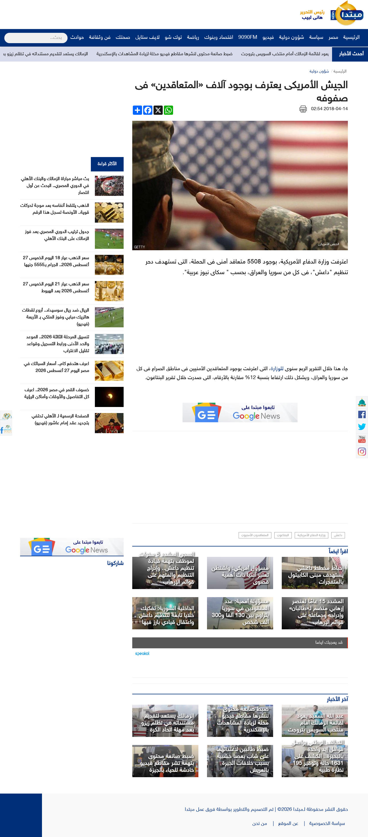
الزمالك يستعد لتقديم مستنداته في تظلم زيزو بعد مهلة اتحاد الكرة (64, 54)
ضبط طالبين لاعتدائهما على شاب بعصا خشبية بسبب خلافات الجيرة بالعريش (242, 760)
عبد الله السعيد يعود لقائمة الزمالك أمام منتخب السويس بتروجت (316, 723)
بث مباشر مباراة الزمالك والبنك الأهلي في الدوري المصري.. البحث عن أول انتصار (55, 186)
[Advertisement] (107, 13)
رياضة (193, 38)
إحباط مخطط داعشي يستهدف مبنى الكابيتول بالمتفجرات (316, 575)
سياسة (316, 38)
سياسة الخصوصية (328, 824)
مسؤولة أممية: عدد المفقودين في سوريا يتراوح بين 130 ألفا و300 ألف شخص (240, 612)
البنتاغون (283, 535)
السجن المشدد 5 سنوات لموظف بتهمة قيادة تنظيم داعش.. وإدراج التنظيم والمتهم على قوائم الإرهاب (166, 568)
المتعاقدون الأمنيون (255, 535)
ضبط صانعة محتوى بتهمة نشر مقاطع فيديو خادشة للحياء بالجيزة (167, 763)
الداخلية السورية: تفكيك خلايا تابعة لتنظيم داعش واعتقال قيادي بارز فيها (166, 615)
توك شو (173, 38)
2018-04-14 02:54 (329, 109)
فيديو (268, 38)
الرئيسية (352, 38)
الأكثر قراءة (107, 164)
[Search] (6, 34)
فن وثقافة (100, 38)
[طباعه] (303, 109)
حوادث (77, 38)
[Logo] (309, 13)
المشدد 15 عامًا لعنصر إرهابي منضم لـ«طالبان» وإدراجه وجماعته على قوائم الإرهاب (316, 612)
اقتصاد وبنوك (218, 38)
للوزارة (277, 369)
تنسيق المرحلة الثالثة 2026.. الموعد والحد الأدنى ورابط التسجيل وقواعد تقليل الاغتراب (57, 344)
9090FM (247, 38)
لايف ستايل (147, 38)
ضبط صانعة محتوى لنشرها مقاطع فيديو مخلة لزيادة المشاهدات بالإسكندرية (200, 54)
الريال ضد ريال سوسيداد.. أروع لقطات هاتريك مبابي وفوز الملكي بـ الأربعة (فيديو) (55, 317)
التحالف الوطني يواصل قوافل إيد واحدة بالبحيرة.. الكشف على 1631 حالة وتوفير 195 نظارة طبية (318, 756)
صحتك (123, 38)
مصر (333, 38)
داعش (338, 535)
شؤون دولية (291, 38)
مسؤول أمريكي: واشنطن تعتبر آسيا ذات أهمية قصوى (240, 575)
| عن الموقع (293, 824)
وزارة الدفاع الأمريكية (311, 535)
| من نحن (265, 824)
